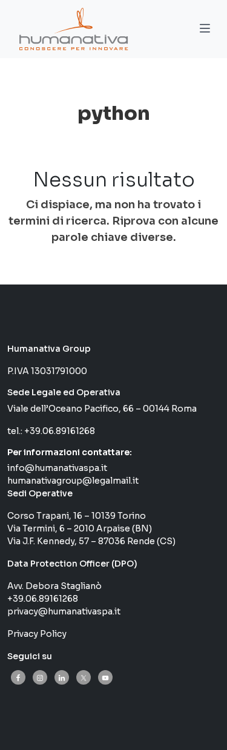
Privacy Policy (37, 633)
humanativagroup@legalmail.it (73, 480)
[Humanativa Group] (71, 29)
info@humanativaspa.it (57, 467)
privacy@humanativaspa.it (63, 611)
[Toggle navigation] (204, 30)
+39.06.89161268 (59, 431)
